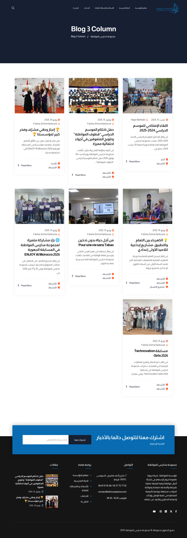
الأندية (54, 163)
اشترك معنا (79, 440)
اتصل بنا (76, 8)
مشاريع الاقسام (157, 287)
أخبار (163, 159)
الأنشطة (161, 163)
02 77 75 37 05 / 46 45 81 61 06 (112, 485)
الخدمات (87, 8)
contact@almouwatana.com (112, 492)
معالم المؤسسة (141, 8)
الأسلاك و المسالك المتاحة (104, 8)
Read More (134, 161)
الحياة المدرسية (124, 8)
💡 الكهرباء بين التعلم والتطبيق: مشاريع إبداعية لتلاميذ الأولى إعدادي (149, 245)
